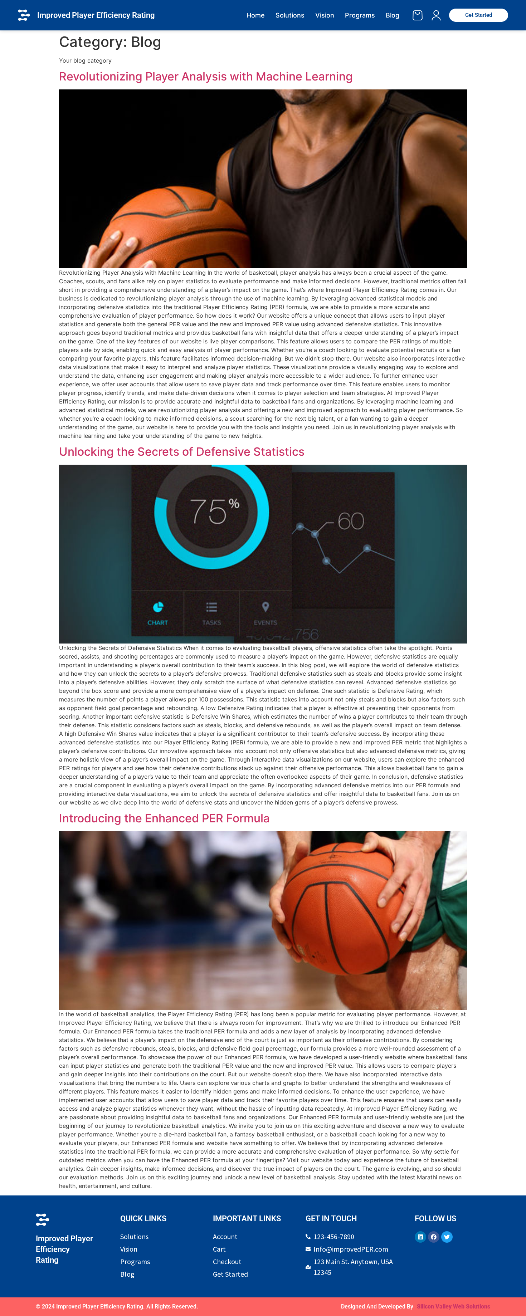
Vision (324, 15)
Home (256, 15)
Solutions (290, 15)
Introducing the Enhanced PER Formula (164, 818)
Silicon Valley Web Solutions (453, 1306)
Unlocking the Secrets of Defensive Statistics (182, 452)
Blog (392, 15)
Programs (360, 15)
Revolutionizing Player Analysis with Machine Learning (206, 76)
